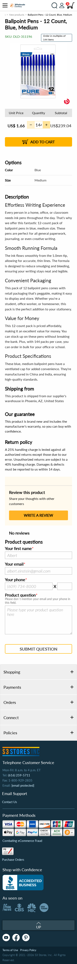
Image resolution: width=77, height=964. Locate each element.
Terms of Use (10, 950)
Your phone (15, 580)
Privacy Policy (28, 950)
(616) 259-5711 (19, 775)
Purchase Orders (13, 859)
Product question (20, 595)
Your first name (18, 548)
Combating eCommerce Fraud (22, 840)
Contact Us (9, 802)
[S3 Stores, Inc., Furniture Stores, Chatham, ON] (23, 882)
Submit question (38, 648)
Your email (14, 564)
